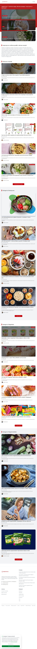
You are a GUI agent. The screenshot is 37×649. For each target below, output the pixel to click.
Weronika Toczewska (6, 283)
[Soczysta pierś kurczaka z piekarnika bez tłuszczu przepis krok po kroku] (18, 25)
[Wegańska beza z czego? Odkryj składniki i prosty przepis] (18, 351)
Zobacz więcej (18, 425)
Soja (19, 600)
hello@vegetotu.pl (5, 584)
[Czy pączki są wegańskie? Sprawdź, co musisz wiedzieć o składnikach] (18, 390)
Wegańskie (20, 592)
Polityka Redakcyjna (28, 605)
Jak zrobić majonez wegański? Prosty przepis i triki (9, 16)
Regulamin (3, 605)
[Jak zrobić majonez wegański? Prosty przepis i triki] (18, 14)
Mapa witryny (33, 605)
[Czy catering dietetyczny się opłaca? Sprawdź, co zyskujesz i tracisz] (18, 204)
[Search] (34, 1)
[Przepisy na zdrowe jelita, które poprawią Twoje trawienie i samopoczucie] (18, 169)
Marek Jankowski (5, 493)
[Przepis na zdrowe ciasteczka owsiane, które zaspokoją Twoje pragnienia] (18, 88)
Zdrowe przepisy (21, 595)
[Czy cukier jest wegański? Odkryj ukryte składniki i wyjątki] (18, 370)
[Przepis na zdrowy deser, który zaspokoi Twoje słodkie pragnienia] (18, 68)
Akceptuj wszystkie (11, 646)
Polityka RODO (22, 605)
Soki (19, 599)
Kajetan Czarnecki (5, 222)
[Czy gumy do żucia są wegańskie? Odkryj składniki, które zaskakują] (18, 410)
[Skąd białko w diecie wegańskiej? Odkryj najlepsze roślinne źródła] (18, 331)
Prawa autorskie (8, 605)
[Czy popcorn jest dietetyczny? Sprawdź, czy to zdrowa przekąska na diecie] (18, 296)
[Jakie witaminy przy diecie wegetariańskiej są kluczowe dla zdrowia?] (18, 444)
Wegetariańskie (21, 594)
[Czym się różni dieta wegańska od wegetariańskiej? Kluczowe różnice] (18, 128)
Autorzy (3, 589)
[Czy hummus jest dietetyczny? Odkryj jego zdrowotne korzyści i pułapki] (18, 148)
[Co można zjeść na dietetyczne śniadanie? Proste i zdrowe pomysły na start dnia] (18, 262)
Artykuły (20, 570)
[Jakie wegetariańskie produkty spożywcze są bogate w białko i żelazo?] (18, 476)
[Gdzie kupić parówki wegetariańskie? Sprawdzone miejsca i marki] (18, 539)
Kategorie (21, 589)
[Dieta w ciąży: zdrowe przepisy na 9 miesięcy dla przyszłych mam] (18, 108)
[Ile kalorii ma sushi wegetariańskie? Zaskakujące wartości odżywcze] (18, 508)
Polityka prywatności (13, 605)
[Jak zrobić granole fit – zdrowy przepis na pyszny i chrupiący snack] (18, 233)
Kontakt (18, 605)
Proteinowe (20, 597)
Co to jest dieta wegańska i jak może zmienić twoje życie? (14, 38)
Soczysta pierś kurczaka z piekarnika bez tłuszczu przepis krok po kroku (13, 27)
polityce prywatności (14, 641)
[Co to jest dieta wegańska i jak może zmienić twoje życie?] (18, 36)
